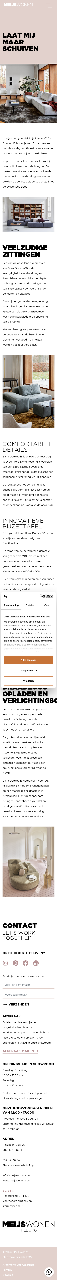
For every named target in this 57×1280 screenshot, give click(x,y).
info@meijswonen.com (17, 1175)
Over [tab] (47, 605)
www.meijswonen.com (16, 1180)
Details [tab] (30, 605)
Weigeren (28, 680)
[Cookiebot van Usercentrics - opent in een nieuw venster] (40, 596)
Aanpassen (27, 670)
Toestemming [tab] (11, 605)
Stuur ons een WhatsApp (18, 1165)
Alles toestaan (28, 660)
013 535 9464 (11, 1160)
